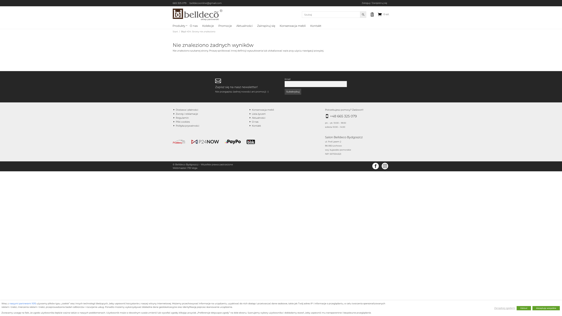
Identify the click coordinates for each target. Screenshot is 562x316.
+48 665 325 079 (343, 116)
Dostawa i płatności (187, 109)
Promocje (225, 26)
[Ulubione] (369, 14)
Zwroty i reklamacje (187, 114)
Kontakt (315, 26)
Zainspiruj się (266, 26)
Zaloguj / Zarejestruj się (374, 3)
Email (288, 79)
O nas (194, 26)
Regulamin (182, 117)
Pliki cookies (183, 121)
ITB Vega (192, 168)
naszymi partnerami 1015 (22, 303)
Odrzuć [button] (523, 308)
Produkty (179, 26)
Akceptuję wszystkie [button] (546, 308)
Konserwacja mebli (293, 26)
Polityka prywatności (187, 125)
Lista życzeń (259, 114)
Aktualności (244, 26)
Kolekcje (208, 26)
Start (175, 31)
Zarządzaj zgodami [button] (504, 308)
